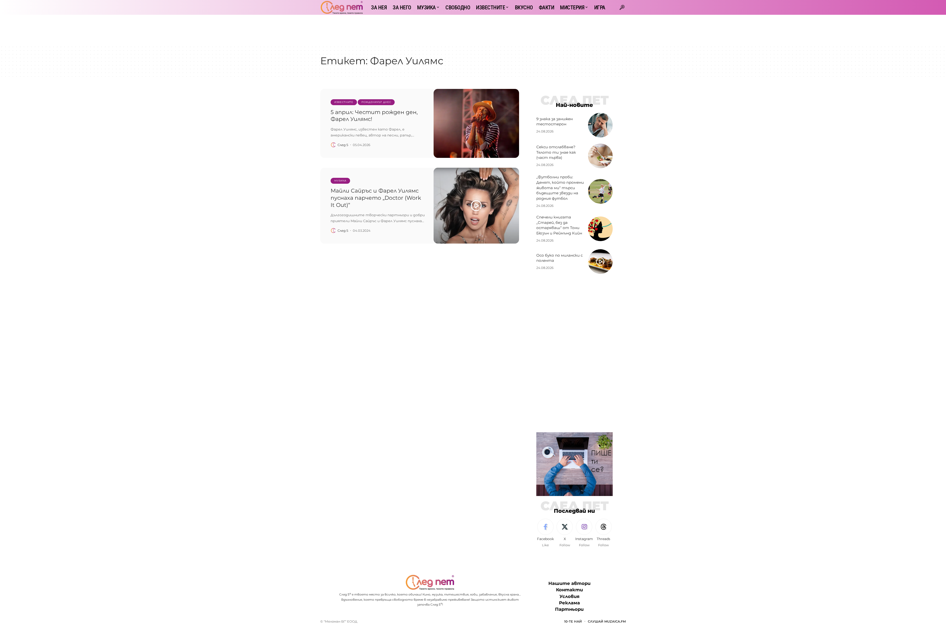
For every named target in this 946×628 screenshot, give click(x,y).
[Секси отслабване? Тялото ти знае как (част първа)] (600, 156)
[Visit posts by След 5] (333, 145)
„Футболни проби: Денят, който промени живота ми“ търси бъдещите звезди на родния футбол (560, 188)
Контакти (569, 590)
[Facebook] (545, 533)
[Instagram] (584, 533)
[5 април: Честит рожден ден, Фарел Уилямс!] (476, 123)
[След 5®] (341, 7)
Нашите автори (569, 583)
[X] (565, 533)
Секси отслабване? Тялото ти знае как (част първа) (556, 152)
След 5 (343, 145)
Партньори (569, 609)
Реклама (569, 603)
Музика (340, 180)
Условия (569, 596)
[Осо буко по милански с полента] (600, 261)
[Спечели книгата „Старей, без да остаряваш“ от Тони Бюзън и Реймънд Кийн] (600, 228)
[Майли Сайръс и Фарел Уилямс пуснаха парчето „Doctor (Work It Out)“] (476, 206)
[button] (622, 7)
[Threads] (603, 533)
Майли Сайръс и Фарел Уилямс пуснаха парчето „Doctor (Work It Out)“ (376, 197)
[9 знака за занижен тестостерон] (600, 125)
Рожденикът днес (376, 102)
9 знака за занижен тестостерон (554, 121)
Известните (343, 102)
